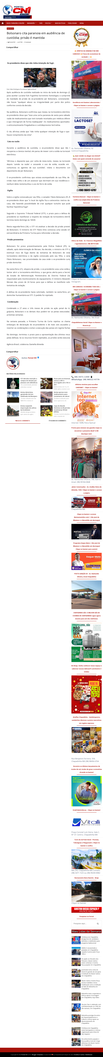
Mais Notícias (60, 23)
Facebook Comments (58, 421)
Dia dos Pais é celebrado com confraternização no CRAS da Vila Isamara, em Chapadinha (91, 1006)
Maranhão (32, 23)
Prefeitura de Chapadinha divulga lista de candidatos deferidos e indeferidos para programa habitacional (90, 940)
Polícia (48, 23)
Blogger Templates (37, 1054)
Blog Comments (23, 421)
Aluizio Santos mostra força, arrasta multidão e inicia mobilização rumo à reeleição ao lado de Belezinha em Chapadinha (91, 985)
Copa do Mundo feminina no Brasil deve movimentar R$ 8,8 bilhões (62, 409)
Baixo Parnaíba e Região (15, 23)
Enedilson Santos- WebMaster (83, 1054)
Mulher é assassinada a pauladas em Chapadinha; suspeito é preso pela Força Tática (90, 951)
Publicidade (72, 23)
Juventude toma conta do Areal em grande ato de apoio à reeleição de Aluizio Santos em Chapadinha (91, 973)
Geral (82, 23)
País (40, 23)
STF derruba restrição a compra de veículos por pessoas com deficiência (28, 380)
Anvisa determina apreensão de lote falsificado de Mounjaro (28, 394)
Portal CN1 (32, 358)
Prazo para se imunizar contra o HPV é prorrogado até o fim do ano (62, 382)
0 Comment (27, 42)
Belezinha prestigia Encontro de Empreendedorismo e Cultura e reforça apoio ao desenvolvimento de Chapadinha (90, 1019)
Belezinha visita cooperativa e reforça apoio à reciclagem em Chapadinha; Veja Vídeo (91, 995)
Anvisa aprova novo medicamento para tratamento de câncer (62, 394)
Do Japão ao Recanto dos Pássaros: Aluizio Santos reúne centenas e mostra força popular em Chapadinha (91, 962)
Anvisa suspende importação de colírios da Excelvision (28, 408)
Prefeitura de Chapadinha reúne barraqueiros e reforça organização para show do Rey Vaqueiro (90, 1031)
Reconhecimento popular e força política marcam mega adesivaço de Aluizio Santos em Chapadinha (90, 1042)
